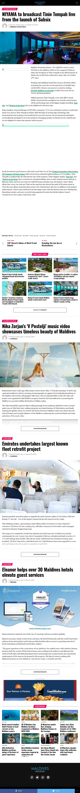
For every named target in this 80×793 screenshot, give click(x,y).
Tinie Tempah (51, 235)
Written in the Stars (17, 105)
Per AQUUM (34, 235)
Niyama (26, 235)
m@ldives (13, 339)
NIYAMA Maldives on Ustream (42, 90)
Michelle (13, 582)
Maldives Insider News (18, 27)
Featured (18, 235)
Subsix (42, 235)
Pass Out (69, 176)
